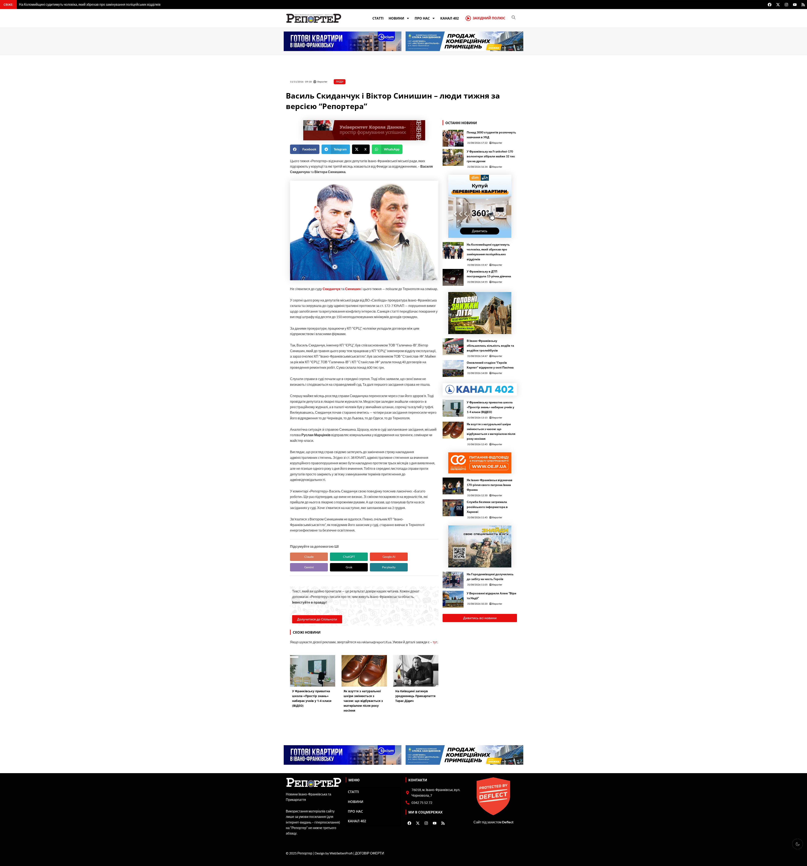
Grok (349, 567)
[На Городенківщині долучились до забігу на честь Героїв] (453, 580)
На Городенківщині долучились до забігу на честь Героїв (490, 576)
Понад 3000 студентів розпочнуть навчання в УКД (491, 134)
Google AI (388, 556)
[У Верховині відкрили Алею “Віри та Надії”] (453, 599)
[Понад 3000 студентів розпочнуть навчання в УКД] (453, 138)
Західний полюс (489, 18)
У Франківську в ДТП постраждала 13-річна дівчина (489, 274)
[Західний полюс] (468, 18)
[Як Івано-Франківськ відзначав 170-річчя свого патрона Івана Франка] (453, 486)
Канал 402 (449, 18)
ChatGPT (349, 556)
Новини (396, 18)
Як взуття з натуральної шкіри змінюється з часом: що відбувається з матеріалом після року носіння (491, 431)
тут (435, 642)
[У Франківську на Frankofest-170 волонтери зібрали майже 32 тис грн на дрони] (453, 157)
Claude (309, 556)
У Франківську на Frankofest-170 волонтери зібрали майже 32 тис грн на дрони (491, 156)
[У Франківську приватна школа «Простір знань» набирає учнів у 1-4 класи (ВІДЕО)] (453, 408)
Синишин (353, 289)
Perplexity (389, 567)
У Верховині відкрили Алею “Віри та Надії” (491, 595)
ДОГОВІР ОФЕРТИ (369, 853)
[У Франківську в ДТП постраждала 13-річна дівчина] (453, 277)
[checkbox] (797, 844)
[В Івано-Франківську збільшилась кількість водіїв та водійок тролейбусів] (453, 346)
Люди (339, 81)
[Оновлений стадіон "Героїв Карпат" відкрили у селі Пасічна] (453, 368)
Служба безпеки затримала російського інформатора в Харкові (487, 506)
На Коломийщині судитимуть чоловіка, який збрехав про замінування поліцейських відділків (488, 252)
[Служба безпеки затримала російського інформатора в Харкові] (453, 507)
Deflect (507, 822)
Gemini (309, 567)
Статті (378, 18)
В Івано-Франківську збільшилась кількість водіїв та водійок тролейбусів (490, 345)
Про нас (422, 18)
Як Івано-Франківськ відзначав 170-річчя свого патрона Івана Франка (489, 484)
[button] (304, 149)
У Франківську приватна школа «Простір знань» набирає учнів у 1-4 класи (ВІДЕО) (490, 407)
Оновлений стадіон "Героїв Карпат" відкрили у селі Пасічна (490, 365)
